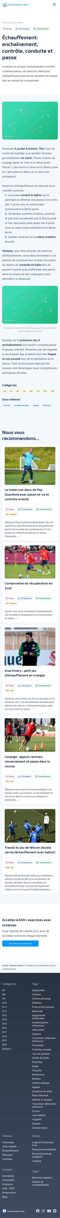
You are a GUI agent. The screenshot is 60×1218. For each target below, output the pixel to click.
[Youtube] (50, 1211)
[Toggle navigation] (54, 4)
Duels (35, 1066)
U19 (4, 1040)
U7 (3, 990)
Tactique (7, 1159)
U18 (4, 1036)
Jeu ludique (39, 1115)
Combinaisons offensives (40, 1024)
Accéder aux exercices (20, 943)
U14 (4, 1019)
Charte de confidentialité (40, 1183)
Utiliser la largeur (42, 1099)
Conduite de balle (42, 1091)
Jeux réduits (9, 1146)
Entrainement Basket (44, 1149)
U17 (4, 1032)
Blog (4, 1196)
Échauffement (10, 1150)
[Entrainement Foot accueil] (15, 4)
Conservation (39, 1127)
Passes (36, 1123)
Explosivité (38, 990)
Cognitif (36, 1119)
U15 (4, 1023)
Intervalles (38, 1029)
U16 (4, 1028)
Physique (7, 1155)
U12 (4, 1011)
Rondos (36, 1078)
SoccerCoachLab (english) (42, 1155)
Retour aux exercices (13, 22)
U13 (4, 1015)
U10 (4, 1002)
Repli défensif (40, 1095)
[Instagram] (44, 1211)
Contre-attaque (41, 1083)
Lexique (36, 1161)
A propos (7, 1184)
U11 (4, 1007)
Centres (36, 1034)
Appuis (36, 1087)
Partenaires (9, 1192)
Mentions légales (42, 1177)
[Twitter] (55, 1211)
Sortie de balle (40, 1057)
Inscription (8, 1176)
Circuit (36, 1111)
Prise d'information (43, 1007)
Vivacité (36, 1070)
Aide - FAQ (8, 1188)
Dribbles (37, 1002)
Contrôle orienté (41, 1049)
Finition (36, 994)
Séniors (6, 1048)
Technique (8, 1142)
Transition (38, 1045)
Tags (35, 983)
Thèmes (7, 1136)
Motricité (37, 1011)
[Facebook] (39, 1211)
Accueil (5, 966)
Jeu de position (41, 1053)
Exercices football (16, 966)
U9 (3, 998)
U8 (3, 994)
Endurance (38, 1074)
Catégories (9, 983)
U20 (4, 1044)
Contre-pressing (41, 998)
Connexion (8, 1180)
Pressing (37, 1062)
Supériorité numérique (38, 1017)
